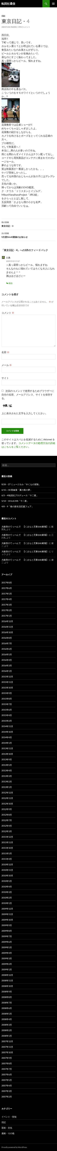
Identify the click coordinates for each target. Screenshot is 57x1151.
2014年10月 (7, 731)
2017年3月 (7, 604)
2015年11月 (7, 682)
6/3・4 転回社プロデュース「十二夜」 (20, 495)
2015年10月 (7, 687)
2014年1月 (7, 743)
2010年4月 (7, 886)
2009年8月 (7, 930)
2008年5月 (7, 1013)
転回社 (14, 27)
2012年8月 (7, 814)
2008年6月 (7, 1008)
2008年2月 (7, 1030)
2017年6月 (7, 588)
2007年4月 (7, 1085)
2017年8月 (7, 582)
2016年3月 (7, 665)
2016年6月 (7, 649)
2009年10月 (7, 919)
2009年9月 (7, 925)
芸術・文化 (7, 1127)
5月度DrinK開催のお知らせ (15, 235)
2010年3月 (7, 892)
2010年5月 (7, 881)
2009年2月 (7, 964)
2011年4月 (7, 859)
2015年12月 (7, 676)
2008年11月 (7, 980)
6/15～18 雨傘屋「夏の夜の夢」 (17, 490)
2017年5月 (7, 593)
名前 (5, 352)
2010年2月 (7, 897)
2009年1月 (7, 969)
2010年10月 (7, 875)
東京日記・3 (7, 224)
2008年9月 (7, 991)
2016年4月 (7, 660)
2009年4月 (7, 953)
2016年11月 (7, 626)
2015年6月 (7, 709)
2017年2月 (7, 610)
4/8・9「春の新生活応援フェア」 (18, 506)
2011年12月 (7, 836)
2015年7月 (7, 704)
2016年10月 (7, 632)
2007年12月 (7, 1041)
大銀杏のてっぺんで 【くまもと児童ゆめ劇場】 (25, 526)
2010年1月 (7, 903)
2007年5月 (7, 1080)
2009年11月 (7, 914)
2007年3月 (7, 1091)
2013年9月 (7, 759)
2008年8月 (7, 997)
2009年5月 (7, 947)
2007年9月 (7, 1058)
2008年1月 (7, 1035)
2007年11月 (7, 1047)
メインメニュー (53, 3)
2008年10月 (7, 986)
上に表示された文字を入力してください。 (25, 413)
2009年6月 (7, 942)
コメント (8, 312)
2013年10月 (7, 754)
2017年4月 (7, 599)
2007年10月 (7, 1052)
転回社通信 (8, 3)
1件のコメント (24, 27)
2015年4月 (7, 715)
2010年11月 (7, 870)
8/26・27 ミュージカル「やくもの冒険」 (21, 484)
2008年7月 (7, 1002)
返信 (10, 283)
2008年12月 (7, 975)
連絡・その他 (8, 1133)
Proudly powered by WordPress (14, 1147)
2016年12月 (7, 621)
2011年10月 (7, 848)
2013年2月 (7, 781)
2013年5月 (7, 765)
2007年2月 (7, 1096)
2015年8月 (7, 698)
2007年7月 (7, 1069)
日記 (3, 16)
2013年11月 (7, 748)
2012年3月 (7, 831)
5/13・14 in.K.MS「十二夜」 (15, 501)
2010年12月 (7, 864)
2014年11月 (7, 726)
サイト (5, 377)
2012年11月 (7, 798)
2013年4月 (7, 770)
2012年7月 (7, 820)
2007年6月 (7, 1074)
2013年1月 (7, 787)
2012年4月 (7, 825)
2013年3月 (7, 776)
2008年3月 (7, 1024)
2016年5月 (7, 654)
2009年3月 (7, 958)
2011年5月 (7, 853)
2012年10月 (7, 803)
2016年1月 (7, 671)
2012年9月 (7, 809)
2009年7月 (7, 936)
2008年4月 (7, 1019)
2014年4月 (7, 737)
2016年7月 (7, 643)
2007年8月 (7, 1063)
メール (7, 365)
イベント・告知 (9, 1116)
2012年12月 (7, 792)
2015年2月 (7, 720)
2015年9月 (7, 693)
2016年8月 (7, 638)
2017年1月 (7, 615)
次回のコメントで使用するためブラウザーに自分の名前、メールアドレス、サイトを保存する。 (28, 394)
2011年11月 (7, 842)
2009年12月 (7, 908)
